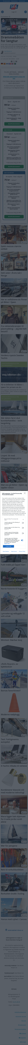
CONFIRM (8, 546)
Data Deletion (6, 551)
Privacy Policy (22, 551)
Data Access (14, 551)
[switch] (22, 523)
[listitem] (14, 519)
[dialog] (14, 522)
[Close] (25, 493)
